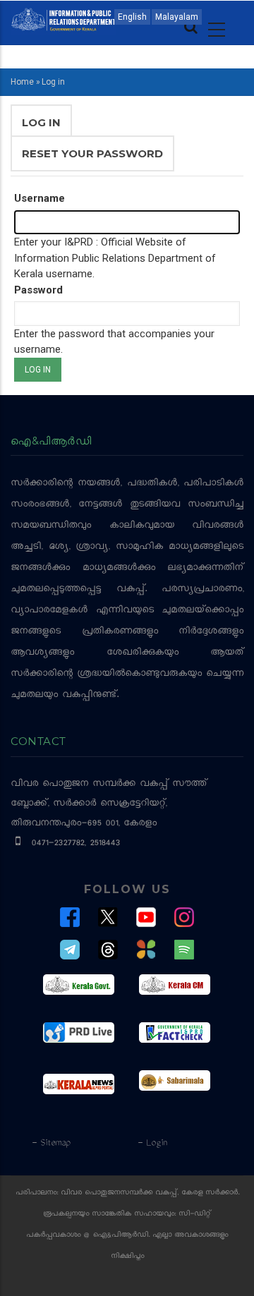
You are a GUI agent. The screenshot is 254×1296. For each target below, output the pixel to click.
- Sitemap (51, 1143)
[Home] (63, 18)
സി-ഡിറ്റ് (195, 1214)
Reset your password (92, 153)
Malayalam (176, 17)
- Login (152, 1143)
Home (22, 82)
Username (39, 198)
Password (38, 290)
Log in (47, 128)
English (132, 17)
